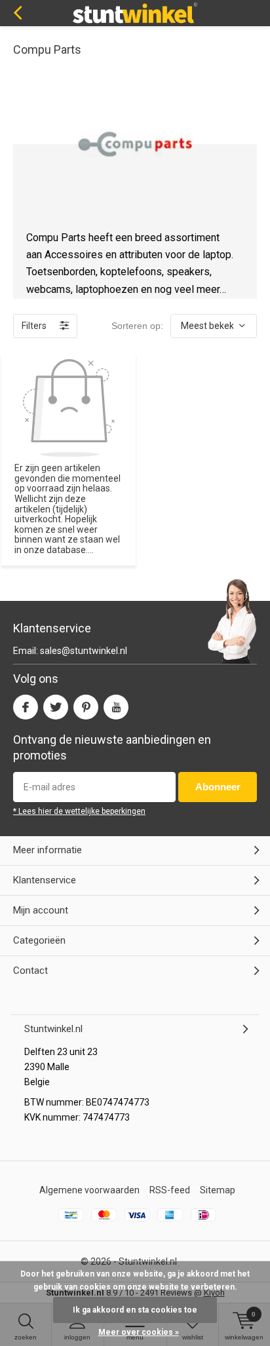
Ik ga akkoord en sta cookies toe (135, 1310)
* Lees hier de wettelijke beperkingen (79, 811)
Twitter (55, 707)
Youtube (116, 707)
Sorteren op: (137, 325)
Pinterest (85, 707)
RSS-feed (169, 1190)
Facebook (25, 707)
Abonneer (218, 786)
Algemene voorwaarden (89, 1190)
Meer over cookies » (138, 1332)
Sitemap (217, 1190)
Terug (17, 13)
